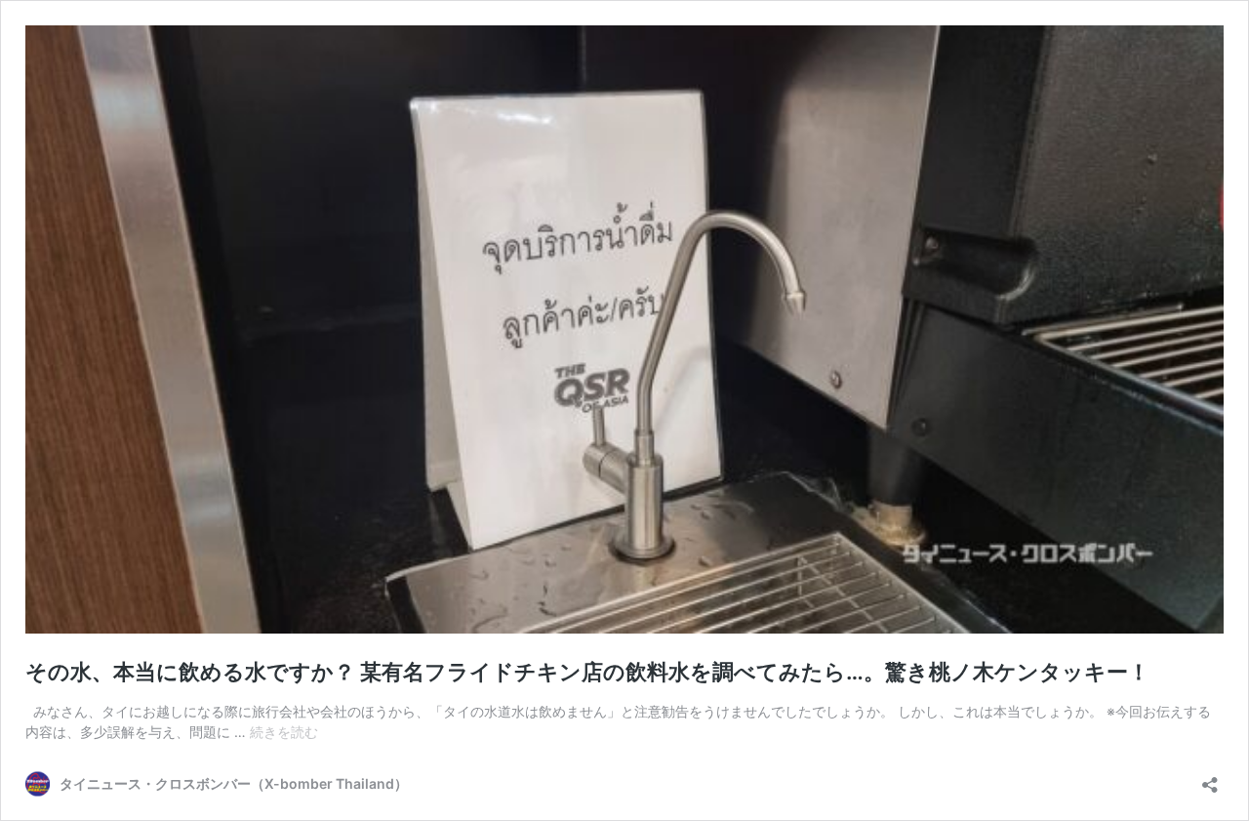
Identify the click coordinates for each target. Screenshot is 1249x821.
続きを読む (284, 731)
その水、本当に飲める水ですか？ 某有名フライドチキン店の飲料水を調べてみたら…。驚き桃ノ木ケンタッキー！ (587, 671)
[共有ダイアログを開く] (1210, 778)
